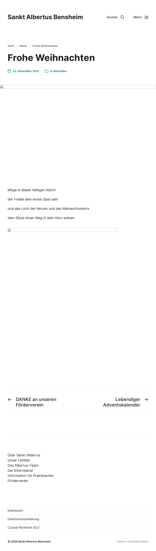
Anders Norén (139, 541)
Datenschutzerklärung (23, 519)
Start (11, 46)
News (23, 46)
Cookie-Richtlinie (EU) (24, 527)
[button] (115, 17)
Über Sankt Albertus (24, 455)
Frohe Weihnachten (45, 46)
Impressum (15, 510)
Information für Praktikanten (31, 476)
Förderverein (18, 481)
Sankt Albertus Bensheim (45, 17)
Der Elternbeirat (20, 470)
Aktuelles (60, 71)
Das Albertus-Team (23, 465)
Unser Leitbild (19, 460)
